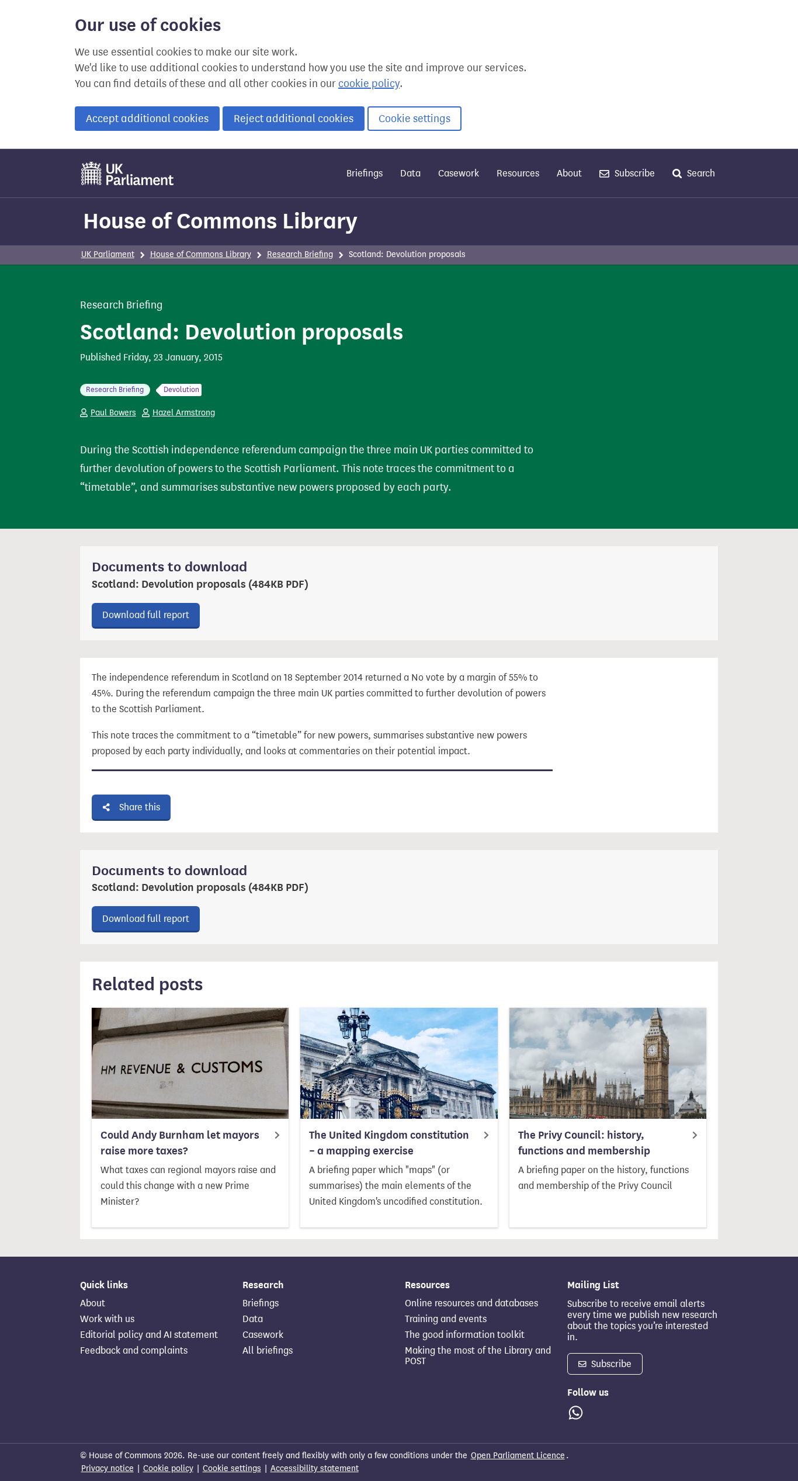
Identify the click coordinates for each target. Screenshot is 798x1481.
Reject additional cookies (293, 118)
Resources (518, 173)
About (569, 173)
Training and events (446, 1319)
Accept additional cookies (147, 118)
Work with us (107, 1319)
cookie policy (369, 83)
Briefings (364, 173)
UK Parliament (107, 254)
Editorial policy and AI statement (149, 1335)
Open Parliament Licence (518, 1456)
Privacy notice (107, 1468)
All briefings (267, 1350)
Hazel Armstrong (183, 413)
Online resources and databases (471, 1303)
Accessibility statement (314, 1468)
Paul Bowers (113, 413)
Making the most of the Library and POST (478, 1355)
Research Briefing (300, 254)
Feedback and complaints (134, 1350)
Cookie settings (414, 118)
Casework (458, 173)
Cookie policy (168, 1468)
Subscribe (633, 173)
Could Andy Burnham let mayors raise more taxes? (179, 1143)
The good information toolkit (465, 1335)
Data (410, 173)
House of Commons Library (220, 220)
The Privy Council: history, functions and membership (584, 1143)
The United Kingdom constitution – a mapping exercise (389, 1143)
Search (700, 173)
